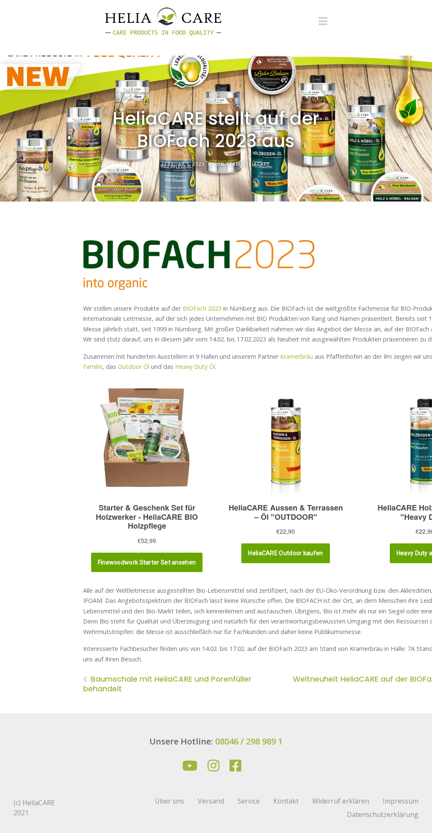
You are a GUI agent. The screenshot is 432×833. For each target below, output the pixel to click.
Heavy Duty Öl (195, 367)
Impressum (400, 801)
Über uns (169, 801)
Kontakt (286, 801)
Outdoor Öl (133, 367)
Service (249, 801)
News (216, 95)
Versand (211, 801)
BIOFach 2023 (202, 308)
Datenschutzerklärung (382, 814)
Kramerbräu (296, 356)
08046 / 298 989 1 (249, 741)
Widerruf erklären (340, 801)
